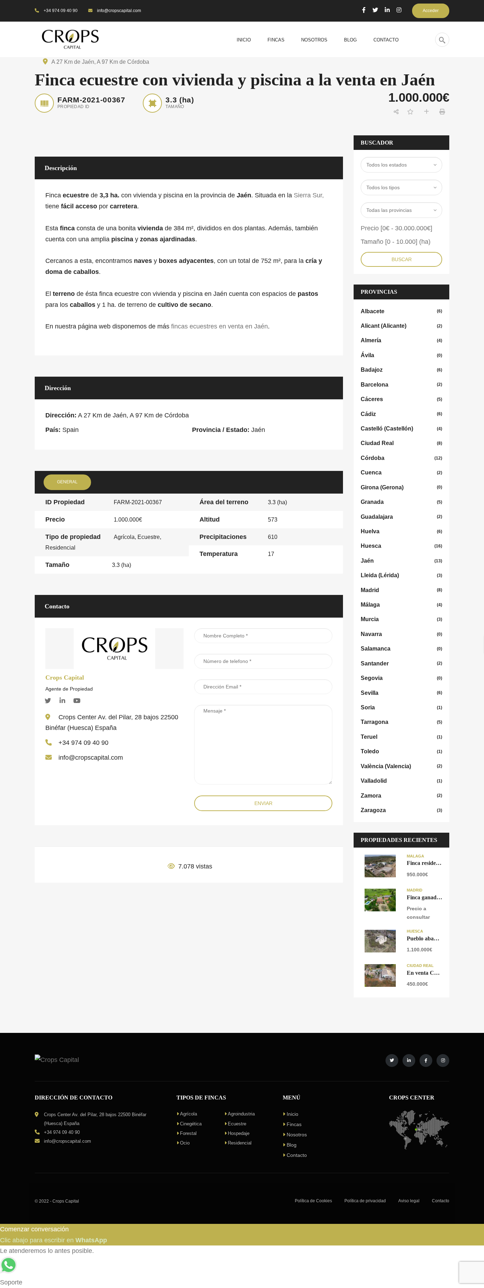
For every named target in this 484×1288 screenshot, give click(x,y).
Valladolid (401, 781)
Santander (401, 663)
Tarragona (401, 722)
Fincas (294, 1124)
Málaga (401, 605)
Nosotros (297, 1134)
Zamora (401, 796)
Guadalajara (401, 517)
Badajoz (401, 370)
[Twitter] (375, 10)
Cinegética (191, 1123)
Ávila (401, 355)
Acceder (431, 10)
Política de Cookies (313, 1200)
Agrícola (188, 1114)
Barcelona (401, 385)
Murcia (401, 619)
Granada (401, 502)
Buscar (402, 259)
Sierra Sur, (309, 195)
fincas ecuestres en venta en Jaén (219, 326)
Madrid (401, 590)
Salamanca (401, 649)
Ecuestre (237, 1123)
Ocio (185, 1143)
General (67, 481)
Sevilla (401, 693)
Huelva (401, 531)
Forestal (188, 1133)
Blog (292, 1145)
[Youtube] (77, 700)
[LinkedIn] (387, 10)
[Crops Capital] (114, 648)
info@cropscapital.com (118, 10)
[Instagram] (398, 10)
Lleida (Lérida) (401, 575)
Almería (401, 340)
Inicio (292, 1114)
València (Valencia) (401, 766)
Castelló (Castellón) (401, 429)
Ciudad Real (401, 443)
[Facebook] (364, 10)
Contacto (297, 1155)
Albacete (401, 311)
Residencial (240, 1143)
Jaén (401, 561)
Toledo (401, 751)
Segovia (401, 678)
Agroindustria (241, 1114)
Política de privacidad (365, 1200)
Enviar (263, 803)
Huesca (401, 546)
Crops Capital (64, 677)
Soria (401, 707)
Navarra (401, 634)
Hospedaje (238, 1133)
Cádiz (401, 414)
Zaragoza (401, 810)
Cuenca (401, 472)
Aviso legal (409, 1200)
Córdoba (401, 458)
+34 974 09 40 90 (60, 10)
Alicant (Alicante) (401, 326)
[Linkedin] (62, 700)
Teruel (401, 737)
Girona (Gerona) (401, 487)
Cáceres (401, 399)
